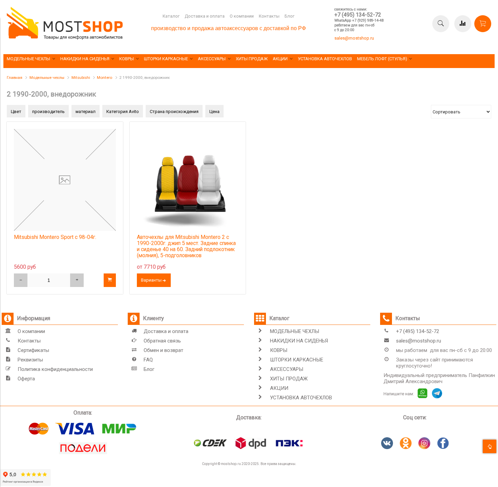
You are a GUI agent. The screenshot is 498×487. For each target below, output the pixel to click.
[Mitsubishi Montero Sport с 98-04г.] (65, 180)
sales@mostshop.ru (354, 38)
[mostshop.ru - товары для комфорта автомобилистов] (65, 38)
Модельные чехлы (46, 77)
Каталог (171, 16)
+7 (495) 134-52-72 (357, 15)
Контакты (269, 16)
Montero (104, 77)
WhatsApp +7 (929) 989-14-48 (358, 20)
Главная (14, 77)
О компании (242, 16)
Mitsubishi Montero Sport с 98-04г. (55, 237)
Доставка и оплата (205, 16)
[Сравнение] (462, 23)
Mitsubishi (80, 77)
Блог (289, 16)
